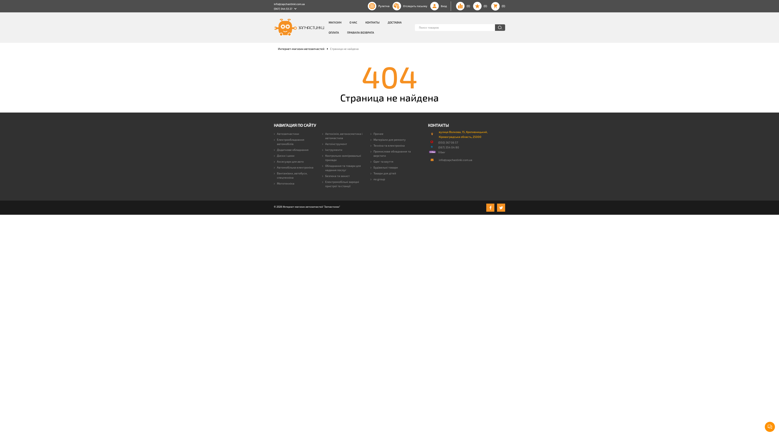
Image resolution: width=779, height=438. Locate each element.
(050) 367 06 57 (448, 142)
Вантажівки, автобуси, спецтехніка (292, 175)
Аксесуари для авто (290, 161)
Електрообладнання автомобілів (290, 142)
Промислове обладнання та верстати (392, 153)
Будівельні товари (385, 167)
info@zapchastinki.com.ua (289, 4)
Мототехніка (285, 183)
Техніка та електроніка (389, 145)
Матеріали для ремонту (389, 139)
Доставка (395, 22)
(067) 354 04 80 (448, 147)
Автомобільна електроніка (295, 167)
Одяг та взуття (383, 161)
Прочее (378, 133)
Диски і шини (285, 155)
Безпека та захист (337, 176)
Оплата (334, 32)
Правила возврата (360, 32)
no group (379, 179)
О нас (353, 22)
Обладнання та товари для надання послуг (343, 168)
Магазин (335, 22)
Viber (441, 152)
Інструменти (333, 149)
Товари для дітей (384, 173)
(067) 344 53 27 (283, 8)
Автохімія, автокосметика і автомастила (344, 136)
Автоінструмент (336, 144)
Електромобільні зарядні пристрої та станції (342, 184)
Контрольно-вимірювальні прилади (343, 158)
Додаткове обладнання (293, 149)
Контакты (372, 22)
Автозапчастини (288, 133)
